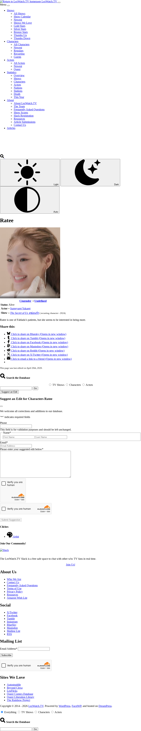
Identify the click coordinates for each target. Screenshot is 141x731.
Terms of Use (14, 588)
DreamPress (105, 706)
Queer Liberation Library (20, 697)
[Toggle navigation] (59, 2)
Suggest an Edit (9, 392)
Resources (12, 594)
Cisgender (25, 300)
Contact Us (13, 582)
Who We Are (14, 579)
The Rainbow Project (18, 700)
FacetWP (76, 706)
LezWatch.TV (36, 706)
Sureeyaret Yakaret (20, 308)
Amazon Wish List (17, 597)
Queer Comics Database (20, 693)
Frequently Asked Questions (22, 585)
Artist (16, 536)
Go (35, 388)
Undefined (40, 300)
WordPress (64, 706)
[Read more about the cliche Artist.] (10, 536)
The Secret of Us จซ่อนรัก (24, 312)
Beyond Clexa (15, 687)
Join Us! (70, 564)
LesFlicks (12, 690)
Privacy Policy (15, 591)
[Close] (8, 5)
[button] (2, 157)
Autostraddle (14, 684)
